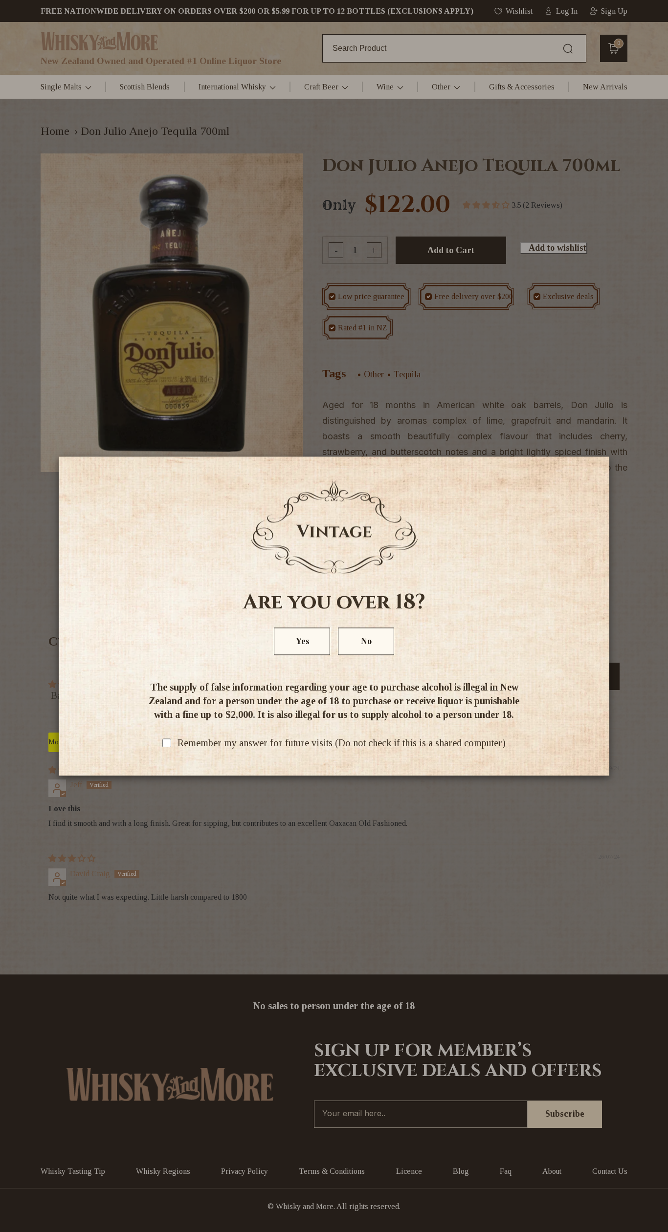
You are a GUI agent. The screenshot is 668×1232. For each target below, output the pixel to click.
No (366, 641)
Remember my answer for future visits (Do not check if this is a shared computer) (342, 742)
